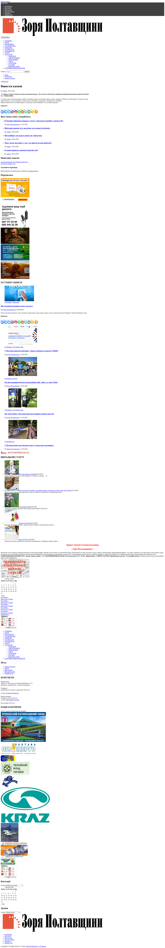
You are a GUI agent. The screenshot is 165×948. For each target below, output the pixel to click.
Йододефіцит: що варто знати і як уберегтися (23, 136)
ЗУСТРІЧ (11, 65)
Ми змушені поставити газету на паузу (17, 306)
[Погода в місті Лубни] (13, 604)
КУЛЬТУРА (8, 47)
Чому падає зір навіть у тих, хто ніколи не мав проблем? (28, 143)
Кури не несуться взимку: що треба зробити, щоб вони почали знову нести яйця (45, 490)
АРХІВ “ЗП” (9, 15)
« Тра (2, 595)
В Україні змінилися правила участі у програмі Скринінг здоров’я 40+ (34, 121)
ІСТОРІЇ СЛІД (9, 49)
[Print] (22, 110)
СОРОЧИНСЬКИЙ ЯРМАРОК (15, 68)
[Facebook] (2, 110)
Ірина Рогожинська (13, 124)
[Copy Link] (32, 110)
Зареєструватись (10, 666)
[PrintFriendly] (26, 110)
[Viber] (12, 110)
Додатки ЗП (8, 54)
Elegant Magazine (31, 946)
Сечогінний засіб (24, 507)
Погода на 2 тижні (7, 599)
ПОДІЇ (7, 42)
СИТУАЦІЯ (12, 63)
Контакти (8, 13)
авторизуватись (33, 171)
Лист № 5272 (23, 539)
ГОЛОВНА (8, 6)
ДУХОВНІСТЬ (9, 51)
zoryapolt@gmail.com (12, 693)
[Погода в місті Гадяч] (13, 611)
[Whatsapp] (19, 110)
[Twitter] (9, 110)
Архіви (3, 912)
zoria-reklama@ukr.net (12, 700)
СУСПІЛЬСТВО (10, 46)
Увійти (7, 668)
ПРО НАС (8, 8)
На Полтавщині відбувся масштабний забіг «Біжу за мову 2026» (31, 382)
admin (5, 91)
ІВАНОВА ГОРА (14, 66)
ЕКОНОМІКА (9, 44)
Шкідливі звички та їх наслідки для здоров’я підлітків (27, 128)
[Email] (29, 110)
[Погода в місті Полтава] (13, 597)
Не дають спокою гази (8, 164)
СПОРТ (7, 53)
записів (9, 670)
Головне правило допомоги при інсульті (21, 150)
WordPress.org (9, 673)
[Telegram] (5, 110)
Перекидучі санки (25, 523)
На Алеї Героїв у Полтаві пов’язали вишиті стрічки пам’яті (29, 414)
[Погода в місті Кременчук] (13, 601)
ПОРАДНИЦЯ (13, 59)
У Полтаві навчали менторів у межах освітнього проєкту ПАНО (31, 351)
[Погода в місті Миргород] (13, 608)
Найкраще (15, 302)
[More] (36, 110)
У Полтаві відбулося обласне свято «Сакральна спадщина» (29, 445)
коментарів (10, 672)
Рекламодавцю (9, 11)
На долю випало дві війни (27, 474)
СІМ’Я (10, 61)
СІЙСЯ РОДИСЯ (14, 58)
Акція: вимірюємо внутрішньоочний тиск (14, 162)
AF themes (42, 946)
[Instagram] (15, 110)
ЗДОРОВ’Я (12, 56)
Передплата (8, 10)
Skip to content (5, 1)
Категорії (4, 885)
